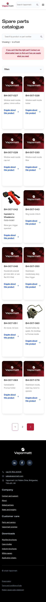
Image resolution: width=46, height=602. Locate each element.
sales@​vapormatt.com (14, 476)
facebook (22, 463)
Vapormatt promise (9, 527)
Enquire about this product (10, 112)
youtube (29, 463)
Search (37, 4)
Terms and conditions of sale (12, 585)
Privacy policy (6, 581)
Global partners (8, 505)
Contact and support (10, 496)
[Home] (8, 5)
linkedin (14, 463)
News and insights (9, 509)
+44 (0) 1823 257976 (13, 472)
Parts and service (8, 522)
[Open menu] (43, 5)
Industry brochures (9, 548)
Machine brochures (9, 539)
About (4, 500)
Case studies (7, 544)
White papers (7, 553)
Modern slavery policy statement (13, 590)
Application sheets (9, 558)
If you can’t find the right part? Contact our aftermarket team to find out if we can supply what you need (23, 53)
